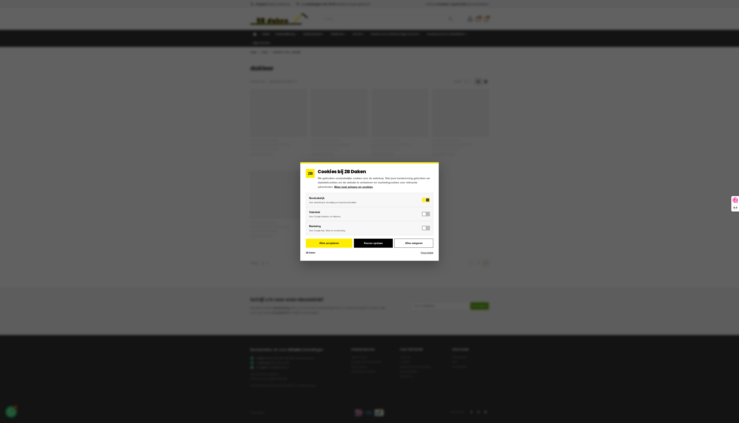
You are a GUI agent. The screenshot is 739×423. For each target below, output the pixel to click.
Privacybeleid (427, 253)
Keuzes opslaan (373, 243)
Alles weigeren (414, 243)
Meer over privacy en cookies (353, 186)
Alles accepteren (329, 243)
